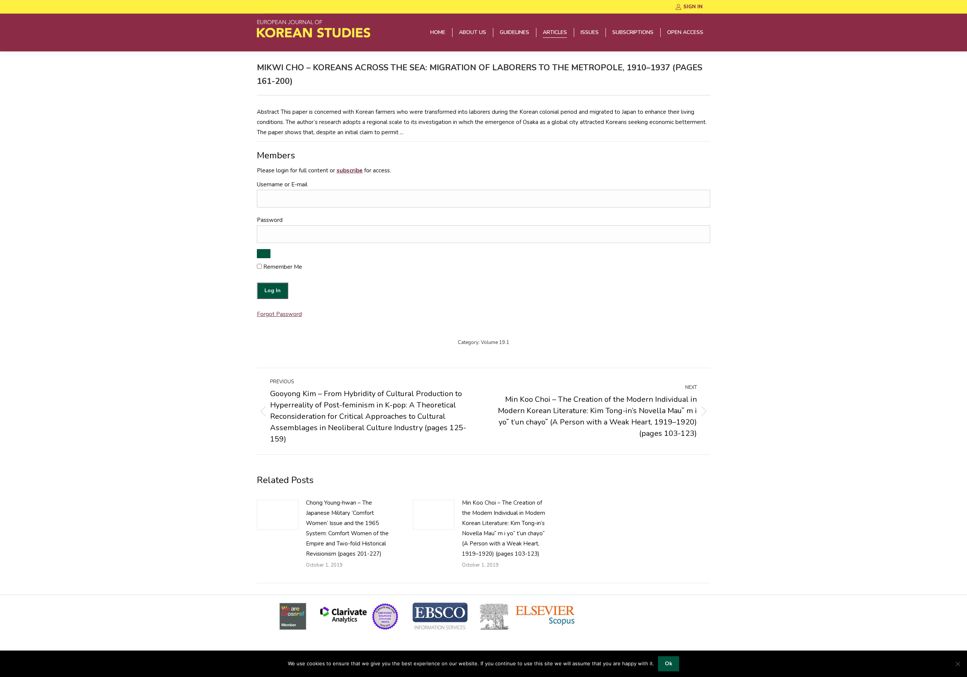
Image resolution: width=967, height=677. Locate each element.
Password (270, 220)
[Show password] (263, 253)
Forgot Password (279, 314)
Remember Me (282, 267)
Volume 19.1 (495, 342)
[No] (957, 664)
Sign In (693, 6)
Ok (668, 663)
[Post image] (277, 515)
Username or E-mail (282, 184)
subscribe (350, 170)
